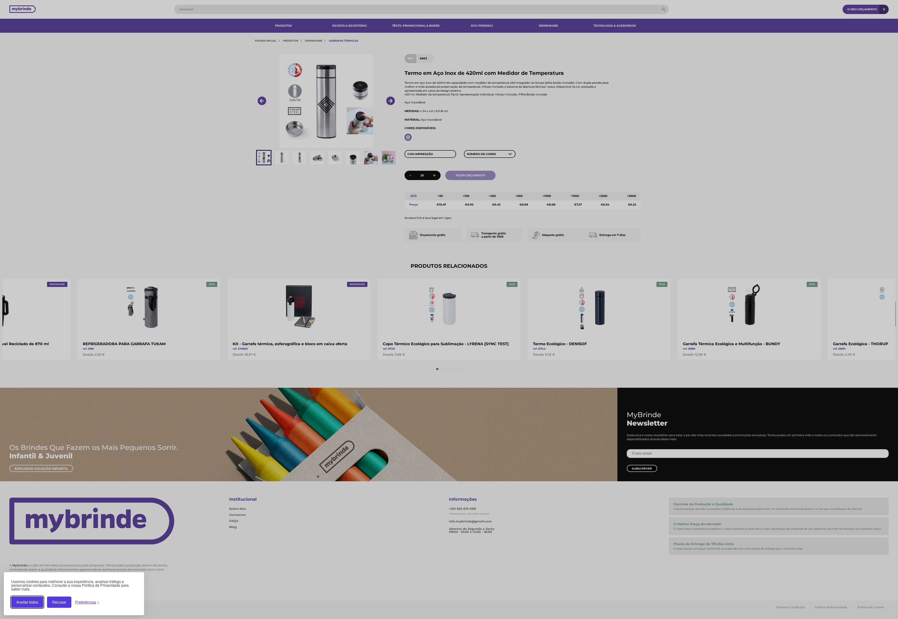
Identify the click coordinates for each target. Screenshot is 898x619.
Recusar (59, 602)
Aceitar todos (27, 602)
